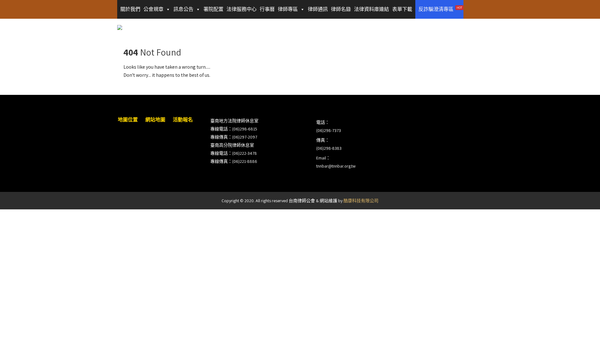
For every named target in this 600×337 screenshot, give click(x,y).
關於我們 (130, 9)
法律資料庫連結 (371, 9)
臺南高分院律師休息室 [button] (232, 145)
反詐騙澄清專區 (440, 9)
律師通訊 (318, 9)
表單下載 (402, 9)
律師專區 (288, 9)
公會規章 (153, 9)
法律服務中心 (242, 9)
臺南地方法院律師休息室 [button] (234, 121)
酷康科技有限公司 (360, 200)
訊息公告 (183, 9)
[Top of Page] (582, 323)
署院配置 (213, 9)
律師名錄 (341, 9)
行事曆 (267, 9)
